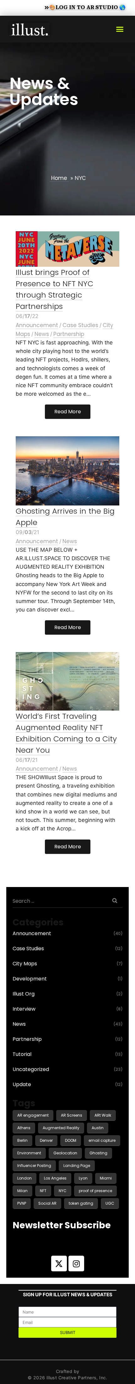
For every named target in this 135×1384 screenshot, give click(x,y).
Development (30, 978)
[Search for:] (67, 900)
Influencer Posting (34, 1165)
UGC (109, 1203)
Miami (106, 1178)
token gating (81, 1203)
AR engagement (33, 1115)
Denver (46, 1140)
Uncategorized (31, 1069)
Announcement (37, 325)
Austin (98, 1127)
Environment (29, 1153)
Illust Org (24, 993)
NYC (63, 1190)
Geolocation (65, 1153)
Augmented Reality (61, 1127)
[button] (120, 29)
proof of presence (95, 1190)
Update (22, 1084)
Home (59, 178)
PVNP (21, 1203)
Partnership (68, 334)
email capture (102, 1140)
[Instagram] (76, 1263)
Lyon (83, 1178)
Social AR (47, 1203)
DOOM (70, 1140)
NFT (43, 1190)
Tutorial (22, 1054)
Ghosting (98, 1153)
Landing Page (76, 1165)
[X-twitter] (59, 1263)
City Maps (25, 963)
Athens (23, 1127)
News (42, 334)
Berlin (22, 1140)
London (24, 1178)
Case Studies (80, 325)
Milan (22, 1190)
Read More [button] (67, 411)
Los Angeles (55, 1178)
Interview (24, 1009)
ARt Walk (102, 1115)
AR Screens (71, 1115)
